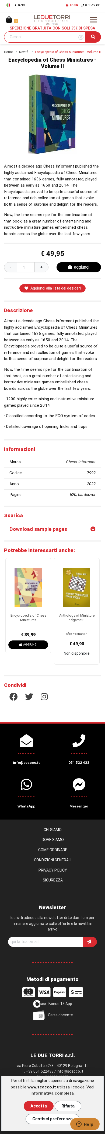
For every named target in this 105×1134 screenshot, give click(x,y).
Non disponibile (77, 653)
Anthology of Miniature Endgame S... (76, 617)
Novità (24, 52)
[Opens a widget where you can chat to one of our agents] (85, 1124)
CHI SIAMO (53, 830)
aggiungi (81, 267)
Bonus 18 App (60, 1004)
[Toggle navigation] (93, 19)
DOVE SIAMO (53, 839)
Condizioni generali (52, 860)
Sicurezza (53, 880)
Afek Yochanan (77, 634)
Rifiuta (68, 1106)
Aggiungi (30, 644)
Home (8, 52)
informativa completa (52, 1093)
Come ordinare (52, 850)
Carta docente (60, 1015)
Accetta (38, 1106)
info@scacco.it (70, 1071)
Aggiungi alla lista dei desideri (55, 288)
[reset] (80, 38)
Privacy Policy (52, 870)
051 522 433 (93, 5)
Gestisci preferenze (52, 1118)
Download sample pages (38, 529)
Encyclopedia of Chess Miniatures (28, 617)
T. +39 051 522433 (38, 1071)
